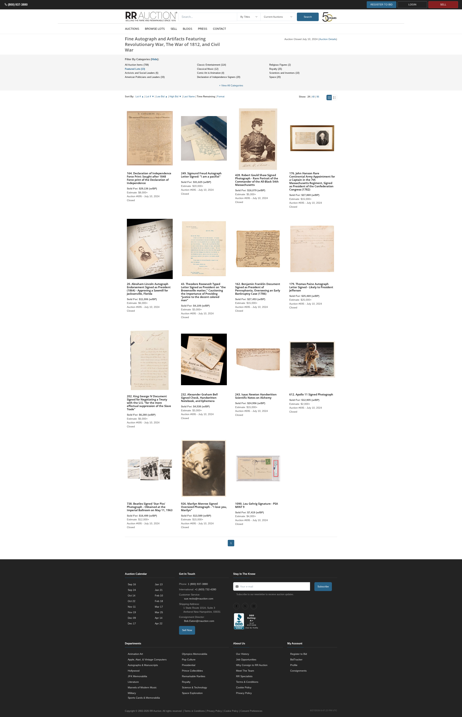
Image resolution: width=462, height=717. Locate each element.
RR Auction (155, 711)
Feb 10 (159, 595)
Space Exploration (192, 693)
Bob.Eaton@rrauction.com (199, 620)
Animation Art (135, 653)
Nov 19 (132, 612)
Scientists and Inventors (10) (284, 73)
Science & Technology (194, 687)
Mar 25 (159, 612)
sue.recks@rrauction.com (198, 598)
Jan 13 (159, 584)
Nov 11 (132, 606)
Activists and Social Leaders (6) (141, 73)
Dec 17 (132, 623)
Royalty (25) (275, 69)
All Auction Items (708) (137, 64)
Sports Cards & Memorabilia (144, 697)
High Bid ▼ (175, 96)
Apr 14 (158, 617)
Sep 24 (132, 589)
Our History (242, 653)
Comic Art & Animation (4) (210, 73)
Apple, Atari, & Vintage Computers (147, 659)
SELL (443, 4)
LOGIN (412, 4)
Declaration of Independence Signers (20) (218, 77)
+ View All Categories (231, 85)
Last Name (189, 96)
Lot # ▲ (140, 96)
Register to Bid (298, 653)
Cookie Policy (243, 687)
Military (132, 693)
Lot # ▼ (150, 96)
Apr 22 (158, 623)
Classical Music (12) (207, 69)
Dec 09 (132, 617)
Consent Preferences (251, 711)
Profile (293, 665)
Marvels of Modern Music (142, 687)
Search (308, 16)
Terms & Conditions (247, 681)
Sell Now (187, 630)
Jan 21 (159, 589)
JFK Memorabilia (137, 676)
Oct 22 (131, 601)
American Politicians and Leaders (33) (145, 77)
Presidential (188, 665)
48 (313, 96)
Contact (219, 28)
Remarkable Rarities (193, 676)
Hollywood (134, 670)
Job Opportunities (246, 659)
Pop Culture (188, 659)
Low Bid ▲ (161, 96)
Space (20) (275, 77)
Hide (154, 59)
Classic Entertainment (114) (211, 64)
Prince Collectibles (192, 670)
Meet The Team (245, 670)
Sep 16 (132, 584)
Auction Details (327, 39)
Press (202, 28)
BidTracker (296, 659)
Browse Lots (155, 28)
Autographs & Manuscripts (143, 665)
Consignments (298, 670)
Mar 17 (159, 606)
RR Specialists (244, 676)
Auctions (132, 28)
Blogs (187, 28)
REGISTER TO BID (382, 4)
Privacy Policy (244, 693)
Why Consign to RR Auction (251, 665)
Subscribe (323, 586)
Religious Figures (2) (280, 64)
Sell (174, 28)
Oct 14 (131, 595)
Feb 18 (159, 601)
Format (221, 96)
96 (318, 96)
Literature (133, 681)
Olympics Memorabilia (194, 653)
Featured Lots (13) (135, 69)
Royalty (186, 681)
